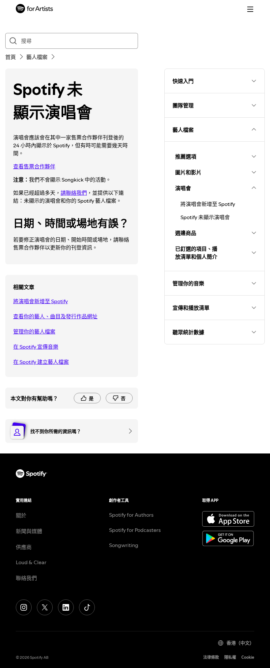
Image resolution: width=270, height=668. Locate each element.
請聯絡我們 (74, 192)
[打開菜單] (250, 9)
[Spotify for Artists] (34, 9)
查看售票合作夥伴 (34, 166)
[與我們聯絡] (128, 431)
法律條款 (211, 657)
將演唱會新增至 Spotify (40, 301)
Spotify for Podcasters (135, 530)
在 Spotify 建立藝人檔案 (41, 361)
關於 (21, 515)
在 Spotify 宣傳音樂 (35, 346)
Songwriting (123, 545)
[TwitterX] (45, 607)
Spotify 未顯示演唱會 (205, 217)
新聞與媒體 (29, 531)
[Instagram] (24, 607)
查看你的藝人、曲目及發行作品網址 (55, 316)
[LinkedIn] (66, 607)
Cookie (247, 657)
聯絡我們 (26, 578)
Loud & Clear (31, 562)
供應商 (24, 547)
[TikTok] (87, 607)
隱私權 (230, 657)
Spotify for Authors (131, 514)
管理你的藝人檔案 (34, 331)
